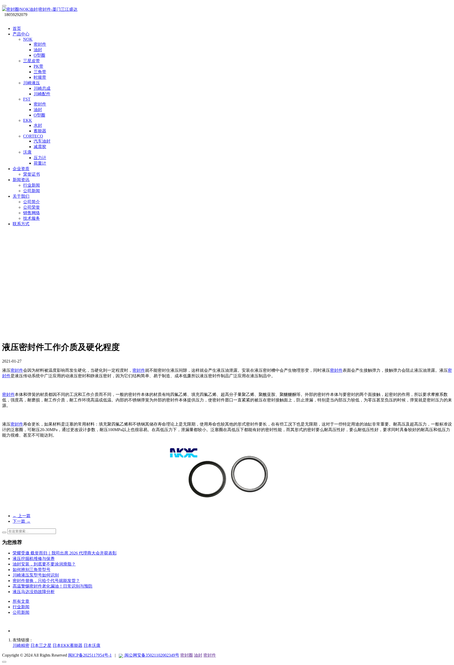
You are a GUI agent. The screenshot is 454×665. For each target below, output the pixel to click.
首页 (17, 28)
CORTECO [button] (33, 136)
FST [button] (26, 99)
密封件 (17, 370)
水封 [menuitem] (38, 125)
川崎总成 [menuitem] (42, 88)
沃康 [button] (27, 152)
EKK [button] (27, 120)
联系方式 (21, 224)
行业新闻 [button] (31, 185)
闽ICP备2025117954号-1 (90, 655)
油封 (198, 655)
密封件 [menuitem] (40, 44)
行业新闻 (21, 607)
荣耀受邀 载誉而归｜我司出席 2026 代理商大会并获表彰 (65, 553)
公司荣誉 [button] (31, 207)
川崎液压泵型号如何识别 (36, 575)
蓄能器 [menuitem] (40, 131)
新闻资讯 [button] (21, 179)
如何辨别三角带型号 (31, 569)
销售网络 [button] (31, 213)
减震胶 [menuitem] (40, 146)
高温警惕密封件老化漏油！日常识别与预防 (52, 586)
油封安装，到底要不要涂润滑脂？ (44, 564)
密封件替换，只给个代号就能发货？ (46, 580)
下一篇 (21, 521)
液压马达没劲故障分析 (34, 591)
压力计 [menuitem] (40, 157)
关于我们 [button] (21, 196)
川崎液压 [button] (31, 83)
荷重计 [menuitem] (40, 163)
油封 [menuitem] (38, 50)
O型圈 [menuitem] (39, 55)
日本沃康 (92, 645)
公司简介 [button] (31, 202)
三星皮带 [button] (31, 61)
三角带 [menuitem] (40, 72)
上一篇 (21, 516)
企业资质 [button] (21, 168)
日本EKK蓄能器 (67, 645)
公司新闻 (21, 612)
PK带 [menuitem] (38, 66)
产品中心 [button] (21, 34)
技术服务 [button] (31, 218)
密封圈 (186, 655)
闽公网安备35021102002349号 (151, 655)
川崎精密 (21, 645)
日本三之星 (40, 645)
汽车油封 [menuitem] (42, 141)
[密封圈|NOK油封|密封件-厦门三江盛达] (227, 9)
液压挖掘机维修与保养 (34, 558)
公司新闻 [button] (31, 190)
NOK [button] (28, 39)
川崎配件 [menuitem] (42, 94)
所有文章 (21, 601)
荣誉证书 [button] (31, 174)
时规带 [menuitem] (40, 77)
